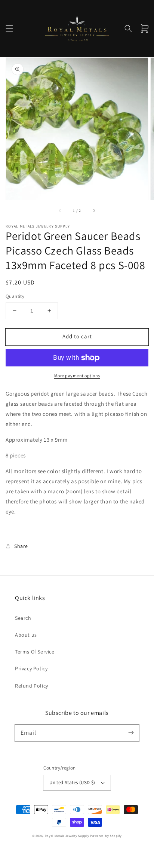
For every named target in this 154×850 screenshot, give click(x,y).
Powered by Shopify (106, 836)
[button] (9, 28)
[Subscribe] (131, 733)
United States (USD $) (72, 782)
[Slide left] (60, 210)
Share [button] (21, 546)
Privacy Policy (31, 668)
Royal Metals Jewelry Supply (67, 836)
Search (23, 618)
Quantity (15, 296)
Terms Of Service (35, 651)
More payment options (77, 375)
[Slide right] (94, 210)
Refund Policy (31, 685)
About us (26, 634)
